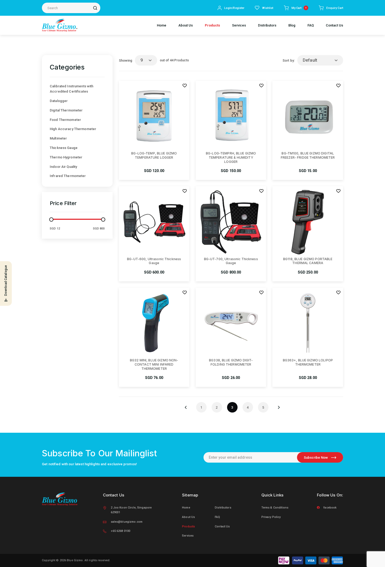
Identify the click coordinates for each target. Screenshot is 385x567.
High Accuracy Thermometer (73, 129)
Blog (291, 25)
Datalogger (59, 101)
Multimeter (58, 138)
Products (212, 25)
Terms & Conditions (274, 507)
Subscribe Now (316, 457)
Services (239, 25)
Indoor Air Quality (63, 167)
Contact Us (334, 25)
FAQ (310, 25)
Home (161, 25)
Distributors (267, 25)
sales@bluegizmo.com (126, 521)
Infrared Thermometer (68, 176)
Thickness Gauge (64, 148)
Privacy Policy (271, 517)
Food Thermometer (65, 120)
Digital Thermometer (66, 110)
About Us (185, 25)
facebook (330, 507)
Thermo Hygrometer (66, 157)
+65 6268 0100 (120, 531)
